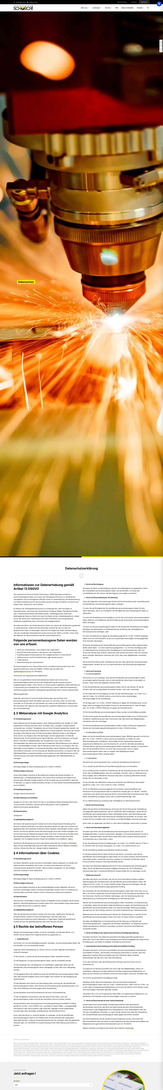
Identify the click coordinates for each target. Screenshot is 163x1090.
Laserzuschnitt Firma (19, 1054)
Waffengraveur (95, 1050)
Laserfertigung (107, 1055)
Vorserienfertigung (118, 1050)
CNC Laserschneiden (30, 1046)
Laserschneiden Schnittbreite (22, 1048)
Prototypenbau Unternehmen (22, 1055)
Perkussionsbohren (54, 1046)
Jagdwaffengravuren (57, 1052)
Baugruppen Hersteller (106, 1050)
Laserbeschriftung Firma (83, 1052)
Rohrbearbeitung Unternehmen (57, 1054)
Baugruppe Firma (30, 1054)
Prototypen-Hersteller (19, 1050)
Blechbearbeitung (81, 1046)
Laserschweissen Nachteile (68, 1046)
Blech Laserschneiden (20, 1043)
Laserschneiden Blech (32, 1043)
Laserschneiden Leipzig (45, 1043)
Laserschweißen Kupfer (45, 1045)
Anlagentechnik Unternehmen (90, 1054)
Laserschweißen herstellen (105, 1045)
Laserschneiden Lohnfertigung (83, 1043)
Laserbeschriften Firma (121, 1052)
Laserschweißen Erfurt (44, 1052)
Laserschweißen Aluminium (74, 1045)
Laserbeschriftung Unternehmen (39, 1055)
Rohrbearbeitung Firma (134, 1052)
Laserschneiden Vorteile (46, 1048)
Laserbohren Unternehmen (74, 1054)
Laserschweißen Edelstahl (90, 1045)
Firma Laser (71, 1043)
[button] (147, 8)
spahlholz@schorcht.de (22, 671)
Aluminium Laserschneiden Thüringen (59, 1055)
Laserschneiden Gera (32, 1052)
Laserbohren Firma (109, 1052)
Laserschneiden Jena (19, 1052)
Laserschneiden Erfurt (142, 1050)
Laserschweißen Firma (97, 1052)
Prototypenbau (39, 1050)
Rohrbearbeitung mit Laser (122, 1048)
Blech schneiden (91, 1046)
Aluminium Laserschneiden (104, 1046)
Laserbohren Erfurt (119, 1054)
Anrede (17, 1081)
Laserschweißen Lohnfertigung (121, 1045)
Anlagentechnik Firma (42, 1054)
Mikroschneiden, (98, 1055)
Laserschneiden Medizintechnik (101, 1043)
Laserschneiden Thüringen (21, 1045)
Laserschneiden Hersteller (138, 1045)
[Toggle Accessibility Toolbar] (159, 4)
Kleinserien (47, 1050)
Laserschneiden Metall (118, 1046)
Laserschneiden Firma (70, 1052)
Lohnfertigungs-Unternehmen (88, 1048)
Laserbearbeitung (34, 1045)
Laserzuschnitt (137, 1046)
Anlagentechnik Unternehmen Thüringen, (81, 1055)
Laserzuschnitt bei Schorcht (133, 1054)
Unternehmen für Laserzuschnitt (106, 1048)
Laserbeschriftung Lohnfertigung (120, 1043)
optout (70, 839)
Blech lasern (128, 1046)
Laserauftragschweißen (59, 1045)
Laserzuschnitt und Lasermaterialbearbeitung (66, 1048)
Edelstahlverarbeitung (43, 1046)
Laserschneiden (34, 1048)
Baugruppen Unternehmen (106, 1054)
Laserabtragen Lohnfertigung (138, 1043)
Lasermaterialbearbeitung (60, 1043)
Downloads (129, 1028)
